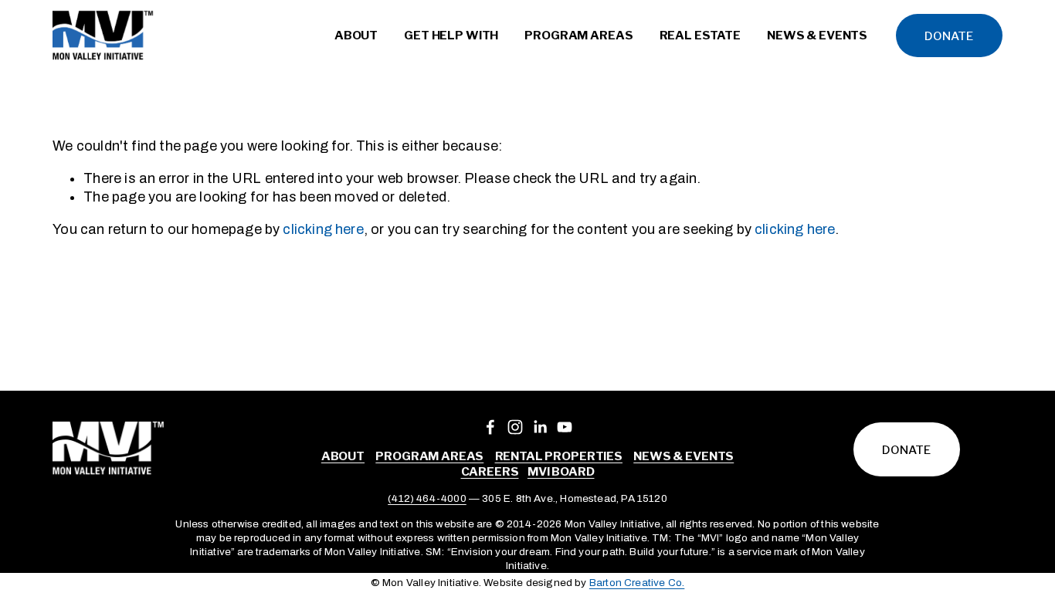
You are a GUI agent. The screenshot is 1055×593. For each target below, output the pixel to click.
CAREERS (490, 471)
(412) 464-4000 (427, 498)
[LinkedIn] (540, 427)
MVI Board (561, 471)
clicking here (323, 229)
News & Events (683, 456)
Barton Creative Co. (636, 582)
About (343, 456)
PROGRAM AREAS (429, 456)
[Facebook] (490, 427)
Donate (948, 36)
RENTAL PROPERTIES (558, 456)
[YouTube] (564, 427)
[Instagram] (515, 427)
